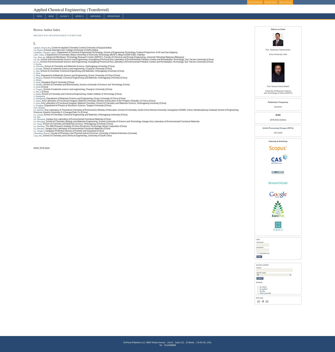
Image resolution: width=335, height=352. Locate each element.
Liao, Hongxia (39, 108)
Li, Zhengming (39, 98)
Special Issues (271, 2)
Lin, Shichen (39, 110)
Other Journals (265, 293)
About (51, 16)
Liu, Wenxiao (39, 129)
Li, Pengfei (38, 85)
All (80, 35)
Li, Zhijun (37, 101)
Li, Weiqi (37, 94)
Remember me (264, 253)
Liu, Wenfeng (39, 126)
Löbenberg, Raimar (42, 133)
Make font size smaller (258, 301)
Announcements (255, 2)
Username (260, 242)
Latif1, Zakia (39, 55)
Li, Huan (37, 73)
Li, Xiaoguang (39, 96)
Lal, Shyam (38, 50)
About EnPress (286, 2)
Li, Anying (37, 64)
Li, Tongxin (38, 89)
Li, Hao (36, 71)
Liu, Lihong (38, 115)
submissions (95, 16)
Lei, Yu (36, 62)
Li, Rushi (37, 87)
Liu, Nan (37, 117)
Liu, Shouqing (39, 119)
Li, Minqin (37, 80)
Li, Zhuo (37, 103)
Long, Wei (38, 136)
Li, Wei (36, 92)
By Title (262, 291)
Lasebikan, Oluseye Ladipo (45, 52)
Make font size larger (267, 301)
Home (39, 16)
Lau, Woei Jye (39, 57)
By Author (263, 289)
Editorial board (113, 16)
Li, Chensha (38, 66)
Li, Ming (37, 75)
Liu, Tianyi (38, 124)
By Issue (263, 287)
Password (259, 247)
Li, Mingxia (38, 78)
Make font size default (262, 301)
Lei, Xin (37, 59)
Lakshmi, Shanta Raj (42, 48)
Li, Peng (37, 82)
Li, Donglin (38, 69)
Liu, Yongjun (39, 131)
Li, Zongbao (38, 106)
